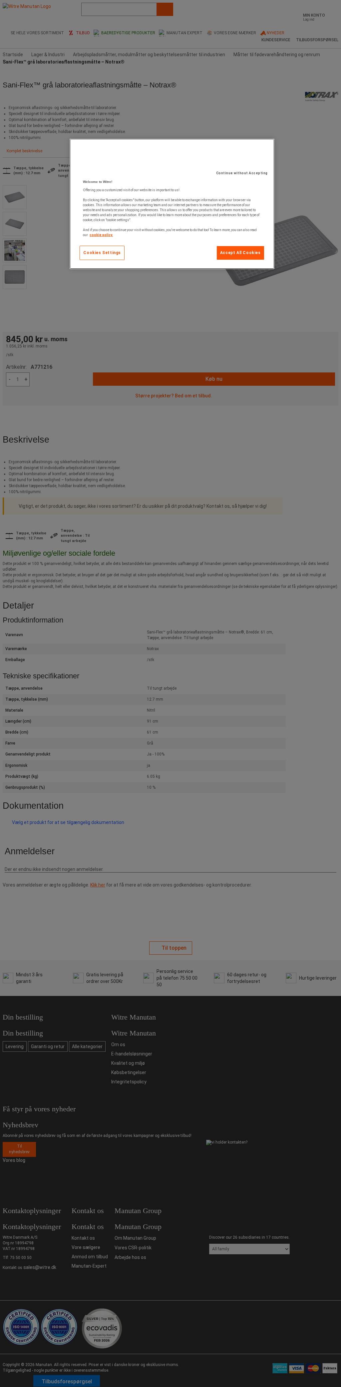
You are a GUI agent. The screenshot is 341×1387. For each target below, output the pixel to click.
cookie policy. (101, 235)
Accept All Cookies (240, 252)
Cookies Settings (102, 252)
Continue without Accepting (242, 173)
